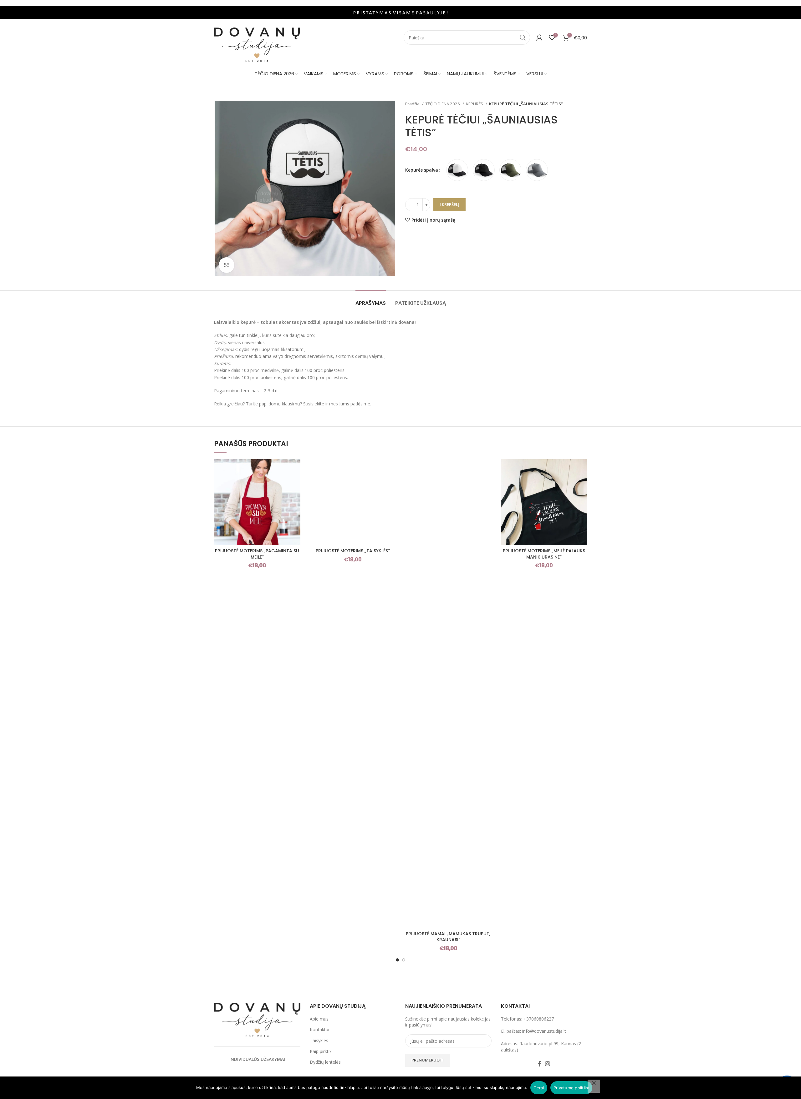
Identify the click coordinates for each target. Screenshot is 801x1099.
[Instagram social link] (547, 1063)
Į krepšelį (449, 204)
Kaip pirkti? (320, 1051)
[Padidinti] (226, 265)
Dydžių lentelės (325, 1062)
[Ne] (594, 1086)
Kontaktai (319, 1029)
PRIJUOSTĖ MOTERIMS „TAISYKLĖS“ (353, 551)
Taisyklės (319, 1040)
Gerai (538, 1087)
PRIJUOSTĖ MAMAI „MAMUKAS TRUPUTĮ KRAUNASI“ (448, 937)
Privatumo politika (571, 1087)
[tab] (370, 299)
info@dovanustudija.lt (544, 1031)
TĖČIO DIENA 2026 (443, 104)
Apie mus (319, 1019)
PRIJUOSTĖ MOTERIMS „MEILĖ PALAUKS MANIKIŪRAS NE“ (544, 554)
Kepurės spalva (421, 170)
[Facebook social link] (539, 1063)
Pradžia (413, 104)
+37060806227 (538, 1019)
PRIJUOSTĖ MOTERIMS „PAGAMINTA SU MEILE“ (257, 554)
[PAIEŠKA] (523, 37)
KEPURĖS (475, 104)
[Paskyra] (539, 37)
